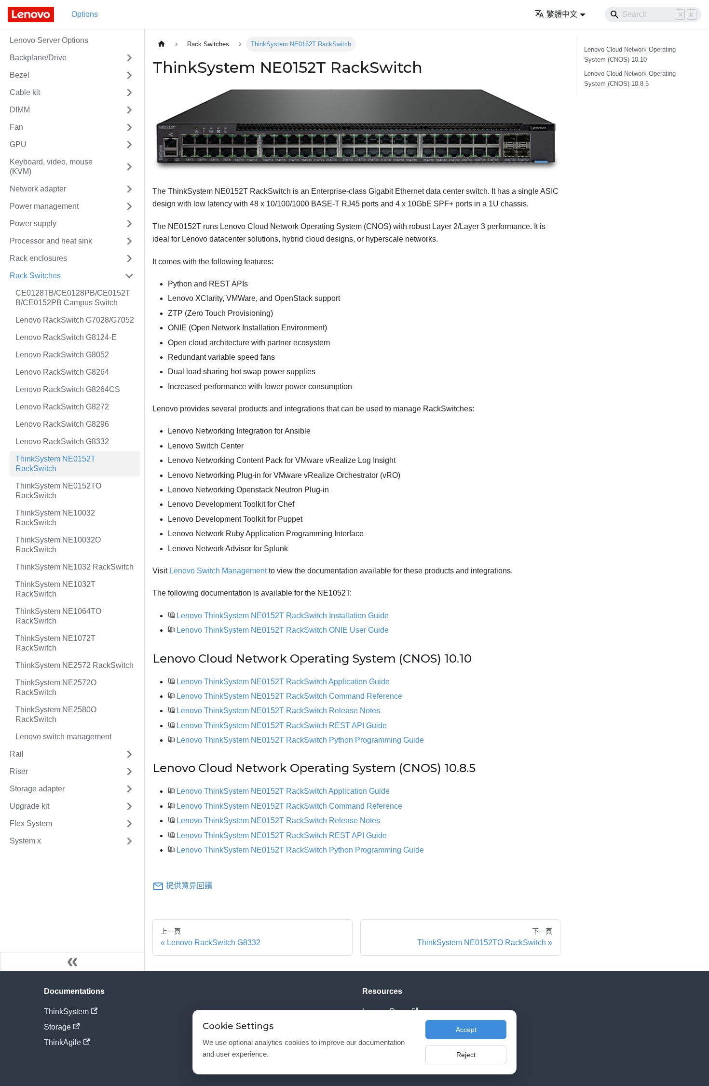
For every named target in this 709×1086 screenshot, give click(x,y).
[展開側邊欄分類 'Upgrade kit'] (129, 806)
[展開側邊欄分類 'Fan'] (129, 127)
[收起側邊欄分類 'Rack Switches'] (129, 276)
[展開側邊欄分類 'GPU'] (129, 144)
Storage (57, 1027)
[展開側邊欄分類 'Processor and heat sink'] (129, 241)
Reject (466, 1055)
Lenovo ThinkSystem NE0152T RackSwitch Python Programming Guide (300, 740)
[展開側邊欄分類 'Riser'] (129, 771)
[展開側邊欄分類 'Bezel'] (129, 75)
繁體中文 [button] (561, 14)
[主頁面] (161, 44)
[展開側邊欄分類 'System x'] (129, 841)
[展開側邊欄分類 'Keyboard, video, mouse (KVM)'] (129, 166)
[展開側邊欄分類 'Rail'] (129, 754)
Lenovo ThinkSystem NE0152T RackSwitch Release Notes (278, 710)
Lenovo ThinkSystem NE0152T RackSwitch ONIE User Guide (283, 630)
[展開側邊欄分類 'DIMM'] (129, 110)
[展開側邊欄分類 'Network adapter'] (129, 189)
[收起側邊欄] (72, 961)
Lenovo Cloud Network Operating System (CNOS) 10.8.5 (630, 78)
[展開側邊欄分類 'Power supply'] (129, 223)
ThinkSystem (66, 1011)
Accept (466, 1029)
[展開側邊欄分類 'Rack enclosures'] (129, 258)
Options (84, 14)
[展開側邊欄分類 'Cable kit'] (129, 92)
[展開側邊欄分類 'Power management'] (129, 206)
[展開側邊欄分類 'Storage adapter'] (129, 789)
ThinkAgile (62, 1042)
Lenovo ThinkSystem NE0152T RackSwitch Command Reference (289, 696)
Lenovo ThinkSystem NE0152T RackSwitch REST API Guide (282, 725)
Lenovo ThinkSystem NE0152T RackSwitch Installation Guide (283, 615)
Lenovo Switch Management (218, 571)
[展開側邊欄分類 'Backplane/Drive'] (129, 58)
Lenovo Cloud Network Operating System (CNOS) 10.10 (630, 54)
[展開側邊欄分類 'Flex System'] (129, 823)
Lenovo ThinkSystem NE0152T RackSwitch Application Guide (283, 682)
